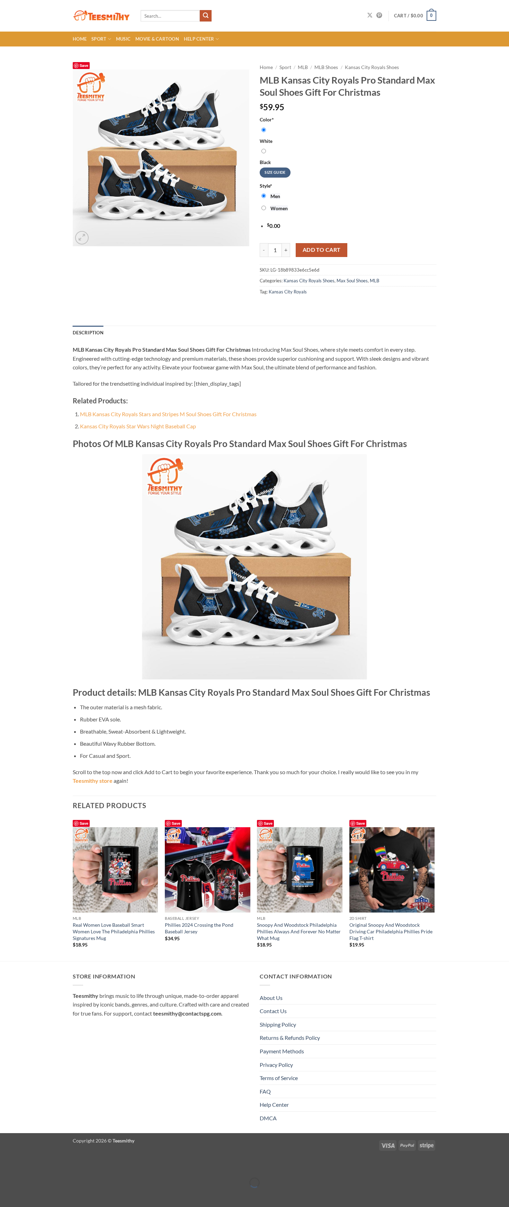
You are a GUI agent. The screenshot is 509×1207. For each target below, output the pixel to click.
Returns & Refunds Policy (290, 1037)
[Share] (46, 1165)
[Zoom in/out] (7, 1165)
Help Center (199, 39)
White (266, 141)
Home (80, 39)
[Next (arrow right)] (27, 1194)
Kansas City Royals (288, 291)
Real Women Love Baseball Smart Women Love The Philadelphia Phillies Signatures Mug (114, 931)
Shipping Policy (278, 1024)
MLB (303, 67)
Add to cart (322, 250)
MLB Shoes (326, 67)
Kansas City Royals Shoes (372, 67)
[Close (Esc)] (66, 1165)
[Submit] (206, 16)
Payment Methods (282, 1051)
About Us (271, 997)
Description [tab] (88, 332)
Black (265, 162)
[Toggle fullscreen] (27, 1165)
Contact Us (273, 1011)
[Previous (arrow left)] (7, 1194)
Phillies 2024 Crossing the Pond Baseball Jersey (199, 928)
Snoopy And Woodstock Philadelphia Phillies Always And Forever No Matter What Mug (299, 931)
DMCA (268, 1118)
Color (267, 119)
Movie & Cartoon (157, 39)
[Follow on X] (370, 15)
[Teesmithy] (101, 16)
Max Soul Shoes (352, 280)
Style (266, 186)
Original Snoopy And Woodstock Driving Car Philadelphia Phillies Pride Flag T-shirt (390, 931)
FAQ (265, 1091)
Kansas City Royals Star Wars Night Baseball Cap (138, 426)
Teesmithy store (93, 780)
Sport (98, 39)
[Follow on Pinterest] (379, 15)
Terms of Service (279, 1078)
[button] (415, 16)
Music (123, 39)
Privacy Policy (276, 1064)
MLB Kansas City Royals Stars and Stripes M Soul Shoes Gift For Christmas (168, 414)
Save (84, 65)
